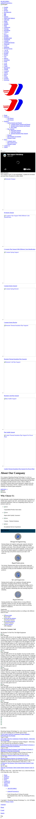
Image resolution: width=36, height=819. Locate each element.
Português (6, 44)
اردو (5, 33)
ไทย (5, 56)
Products (6, 121)
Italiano (6, 55)
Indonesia (6, 47)
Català (5, 66)
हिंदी (5, 15)
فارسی (6, 50)
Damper (9, 135)
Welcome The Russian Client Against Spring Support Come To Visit (17, 768)
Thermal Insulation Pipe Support (19, 133)
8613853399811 (5, 1)
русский (6, 51)
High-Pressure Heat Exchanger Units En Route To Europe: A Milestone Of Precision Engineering (17, 750)
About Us (6, 117)
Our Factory (10, 120)
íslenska (6, 16)
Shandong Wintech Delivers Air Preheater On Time (14, 758)
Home (5, 115)
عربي (5, 63)
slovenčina (7, 60)
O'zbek (6, 77)
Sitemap (6, 785)
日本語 (6, 69)
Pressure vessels (11, 144)
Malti (5, 25)
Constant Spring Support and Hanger (20, 124)
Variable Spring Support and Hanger (20, 126)
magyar (6, 74)
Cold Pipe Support (16, 132)
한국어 (6, 10)
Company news (11, 141)
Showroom (7, 782)
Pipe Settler (14, 127)
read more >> (4, 489)
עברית (5, 45)
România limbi (8, 38)
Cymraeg (6, 71)
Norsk (5, 9)
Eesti (5, 75)
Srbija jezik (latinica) (9, 18)
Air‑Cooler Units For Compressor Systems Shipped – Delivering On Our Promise (18, 739)
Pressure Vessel (11, 138)
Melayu (6, 58)
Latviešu (6, 41)
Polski (5, 21)
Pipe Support (10, 129)
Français (6, 29)
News (5, 139)
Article (6, 147)
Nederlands (7, 39)
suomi (5, 61)
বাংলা (5, 13)
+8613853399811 (12, 788)
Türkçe (6, 72)
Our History (10, 118)
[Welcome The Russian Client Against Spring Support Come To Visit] (18, 764)
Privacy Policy (10, 801)
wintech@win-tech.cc (6, 3)
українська (7, 27)
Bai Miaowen (7, 12)
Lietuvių (6, 32)
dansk (5, 64)
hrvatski (6, 53)
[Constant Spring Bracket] (19, 618)
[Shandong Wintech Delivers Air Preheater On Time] (15, 755)
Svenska (6, 78)
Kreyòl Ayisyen (8, 48)
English (6, 7)
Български (7, 67)
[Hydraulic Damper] (19, 621)
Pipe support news (12, 142)
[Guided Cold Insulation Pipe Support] (19, 624)
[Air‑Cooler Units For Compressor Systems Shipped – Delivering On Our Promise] (18, 735)
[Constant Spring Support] (19, 615)
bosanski (6, 36)
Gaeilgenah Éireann (9, 42)
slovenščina (7, 30)
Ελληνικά (6, 80)
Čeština (6, 22)
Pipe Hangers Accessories (14, 136)
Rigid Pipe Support (16, 130)
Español (6, 35)
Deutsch (6, 24)
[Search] (1, 150)
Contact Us (7, 145)
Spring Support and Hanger (14, 123)
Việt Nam (6, 19)
